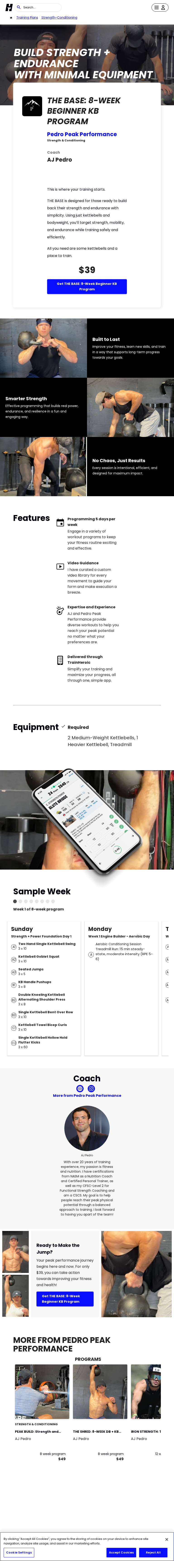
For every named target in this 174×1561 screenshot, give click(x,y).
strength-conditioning (59, 17)
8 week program (53, 1454)
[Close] (167, 1539)
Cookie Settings (19, 1552)
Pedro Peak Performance (82, 134)
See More (53, 1410)
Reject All (153, 1552)
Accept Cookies (121, 1552)
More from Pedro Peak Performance (87, 1095)
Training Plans (27, 17)
